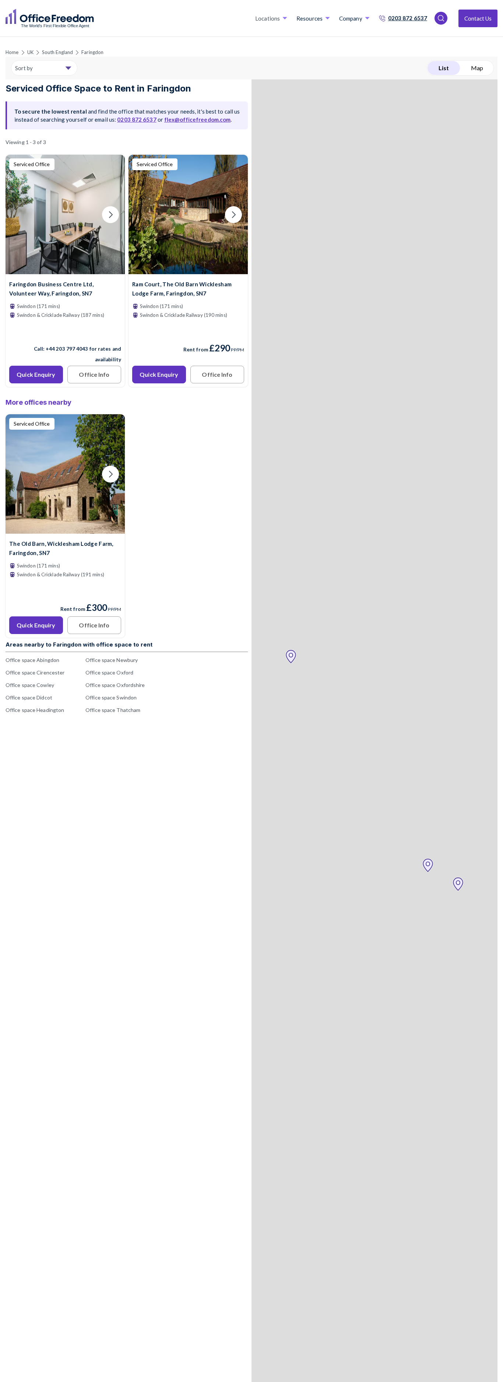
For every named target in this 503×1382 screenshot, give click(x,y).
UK (30, 52)
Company (350, 18)
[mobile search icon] (441, 18)
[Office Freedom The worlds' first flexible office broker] (50, 18)
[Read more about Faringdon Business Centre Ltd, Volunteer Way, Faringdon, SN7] (65, 333)
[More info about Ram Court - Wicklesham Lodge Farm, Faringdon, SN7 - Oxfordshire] (188, 269)
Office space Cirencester (35, 672)
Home (12, 52)
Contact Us (478, 18)
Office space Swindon (111, 697)
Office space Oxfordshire (115, 685)
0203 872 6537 (407, 18)
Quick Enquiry (36, 374)
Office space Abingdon (32, 660)
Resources (309, 18)
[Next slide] (110, 214)
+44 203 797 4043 (67, 349)
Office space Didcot (29, 697)
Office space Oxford (109, 672)
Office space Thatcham (112, 710)
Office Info (94, 374)
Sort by (24, 68)
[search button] (93, 18)
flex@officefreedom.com (197, 119)
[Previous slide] (19, 214)
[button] (290, 656)
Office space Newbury (111, 660)
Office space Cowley (30, 685)
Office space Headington (35, 710)
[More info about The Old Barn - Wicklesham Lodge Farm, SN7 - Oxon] (65, 529)
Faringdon (92, 52)
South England (57, 52)
